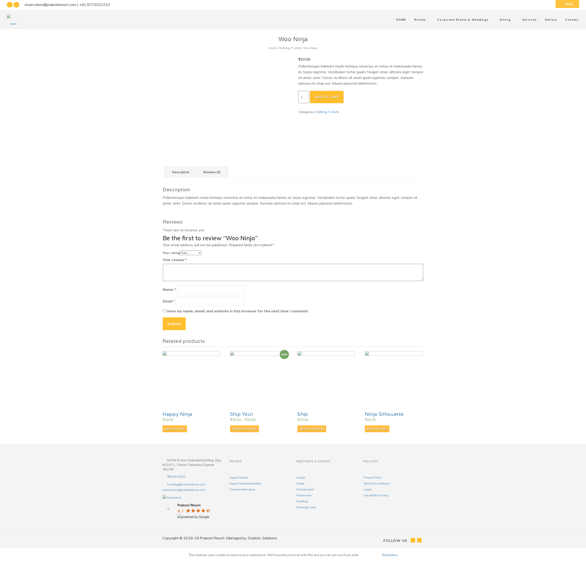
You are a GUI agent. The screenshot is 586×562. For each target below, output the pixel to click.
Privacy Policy (372, 477)
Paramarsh (303, 495)
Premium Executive (242, 489)
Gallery (551, 19)
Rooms (420, 19)
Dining (505, 19)
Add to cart (327, 97)
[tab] (180, 172)
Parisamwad (305, 489)
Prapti (300, 483)
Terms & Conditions (377, 483)
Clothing (284, 48)
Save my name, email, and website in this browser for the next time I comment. (238, 311)
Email (169, 301)
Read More (390, 555)
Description (180, 172)
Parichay (302, 501)
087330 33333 (176, 476)
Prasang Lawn (306, 507)
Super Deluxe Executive (245, 483)
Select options (244, 428)
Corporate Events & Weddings (462, 19)
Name (169, 289)
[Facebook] (10, 4)
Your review (175, 259)
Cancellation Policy (376, 495)
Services (529, 19)
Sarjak (300, 477)
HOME (401, 19)
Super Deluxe (239, 477)
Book (569, 4)
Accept (370, 555)
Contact (572, 19)
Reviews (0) (211, 172)
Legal (367, 489)
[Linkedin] (16, 4)
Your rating (171, 253)
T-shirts (296, 48)
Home (273, 48)
